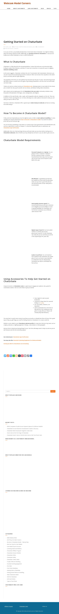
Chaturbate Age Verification (11, 127)
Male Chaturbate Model (12, 574)
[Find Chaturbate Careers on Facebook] (53, 606)
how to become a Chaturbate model (31, 119)
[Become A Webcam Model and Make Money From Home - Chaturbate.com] (30, 447)
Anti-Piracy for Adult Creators (14, 540)
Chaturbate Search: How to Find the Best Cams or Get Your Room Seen (24, 435)
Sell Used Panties (11, 579)
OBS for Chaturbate (12, 577)
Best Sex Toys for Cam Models (14, 544)
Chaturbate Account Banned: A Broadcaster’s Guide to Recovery (22, 428)
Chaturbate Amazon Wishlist (14, 553)
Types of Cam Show (12, 581)
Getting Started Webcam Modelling (24, 47)
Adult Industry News (12, 537)
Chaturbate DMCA (11, 555)
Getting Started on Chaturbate (23, 41)
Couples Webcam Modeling (13, 561)
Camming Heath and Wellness (14, 548)
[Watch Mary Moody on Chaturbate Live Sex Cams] (30, 593)
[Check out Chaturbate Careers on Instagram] (51, 606)
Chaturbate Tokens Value (13, 559)
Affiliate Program (9, 606)
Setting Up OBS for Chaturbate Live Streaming (16, 343)
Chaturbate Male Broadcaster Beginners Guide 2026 (19, 430)
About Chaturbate (19, 8)
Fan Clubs (9, 566)
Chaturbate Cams (23, 606)
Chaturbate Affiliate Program (14, 550)
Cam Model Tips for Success (14, 546)
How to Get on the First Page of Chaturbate (17, 433)
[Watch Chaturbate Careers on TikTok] (48, 606)
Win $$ (49, 8)
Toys (55, 8)
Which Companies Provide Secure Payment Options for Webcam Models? (25, 426)
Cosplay (42, 303)
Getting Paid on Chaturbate (13, 570)
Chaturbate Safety (11, 557)
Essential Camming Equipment (14, 564)
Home (8, 8)
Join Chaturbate (33, 8)
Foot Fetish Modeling (12, 568)
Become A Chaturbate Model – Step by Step (17, 542)
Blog (42, 8)
